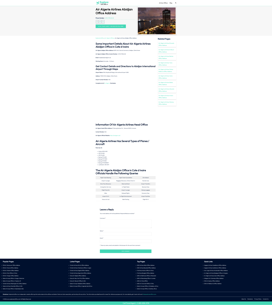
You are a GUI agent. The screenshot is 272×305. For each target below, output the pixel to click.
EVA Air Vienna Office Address (10, 268)
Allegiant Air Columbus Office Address (213, 278)
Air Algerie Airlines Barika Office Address (166, 57)
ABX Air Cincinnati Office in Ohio (145, 283)
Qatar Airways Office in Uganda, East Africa (81, 286)
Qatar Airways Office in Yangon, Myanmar (13, 278)
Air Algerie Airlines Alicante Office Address (166, 90)
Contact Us (265, 299)
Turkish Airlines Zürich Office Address (79, 265)
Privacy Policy (257, 299)
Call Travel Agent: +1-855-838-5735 (136, 303)
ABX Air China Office (142, 281)
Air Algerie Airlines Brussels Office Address (166, 44)
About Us (243, 299)
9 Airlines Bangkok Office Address (145, 273)
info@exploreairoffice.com (149, 294)
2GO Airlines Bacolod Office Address (146, 268)
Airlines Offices (163, 3)
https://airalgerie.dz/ (115, 135)
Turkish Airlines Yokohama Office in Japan (80, 268)
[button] (175, 3)
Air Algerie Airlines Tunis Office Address (165, 64)
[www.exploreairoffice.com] (102, 3)
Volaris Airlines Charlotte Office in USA (12, 286)
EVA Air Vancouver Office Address (11, 265)
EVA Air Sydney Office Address (212, 281)
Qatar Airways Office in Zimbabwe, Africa (147, 286)
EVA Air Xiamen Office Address (11, 270)
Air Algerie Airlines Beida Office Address (166, 83)
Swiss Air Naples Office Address (78, 275)
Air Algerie (107, 83)
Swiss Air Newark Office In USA (78, 281)
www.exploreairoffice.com (13, 299)
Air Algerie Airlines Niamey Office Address (166, 103)
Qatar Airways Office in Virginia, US (12, 281)
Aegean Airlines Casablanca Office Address (215, 265)
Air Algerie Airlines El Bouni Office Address (166, 51)
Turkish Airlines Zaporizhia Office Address (80, 273)
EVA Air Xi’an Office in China (10, 273)
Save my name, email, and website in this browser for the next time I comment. (120, 245)
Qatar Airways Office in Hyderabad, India (13, 288)
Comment (103, 218)
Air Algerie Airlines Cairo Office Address (166, 77)
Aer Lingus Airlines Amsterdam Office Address (216, 270)
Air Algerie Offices (109, 38)
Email (101, 238)
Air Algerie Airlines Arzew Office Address (166, 96)
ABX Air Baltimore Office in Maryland (146, 275)
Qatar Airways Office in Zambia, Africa (147, 288)
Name (102, 231)
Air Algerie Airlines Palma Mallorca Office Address (166, 70)
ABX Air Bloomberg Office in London (146, 278)
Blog (171, 3)
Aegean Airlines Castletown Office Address (215, 268)
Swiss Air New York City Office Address (80, 278)
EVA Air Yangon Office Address (10, 275)
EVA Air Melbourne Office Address (212, 283)
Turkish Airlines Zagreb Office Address (79, 270)
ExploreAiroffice (100, 38)
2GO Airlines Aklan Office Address (145, 265)
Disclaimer (250, 299)
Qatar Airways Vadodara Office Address (80, 283)
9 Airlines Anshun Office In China (145, 270)
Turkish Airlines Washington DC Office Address (14, 283)
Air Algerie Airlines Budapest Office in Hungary (216, 273)
